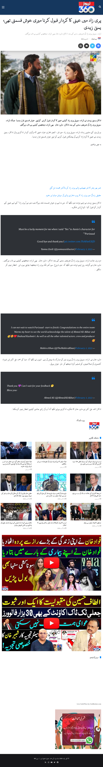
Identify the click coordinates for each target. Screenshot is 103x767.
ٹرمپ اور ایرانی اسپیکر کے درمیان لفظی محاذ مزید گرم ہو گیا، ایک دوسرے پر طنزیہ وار (86, 456)
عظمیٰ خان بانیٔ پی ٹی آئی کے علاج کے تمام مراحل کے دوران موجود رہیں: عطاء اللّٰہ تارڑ (16, 488)
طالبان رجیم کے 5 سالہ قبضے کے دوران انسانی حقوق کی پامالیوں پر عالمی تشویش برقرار (16, 517)
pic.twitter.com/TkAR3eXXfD (80, 239)
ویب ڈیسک (94, 39)
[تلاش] (100, 8)
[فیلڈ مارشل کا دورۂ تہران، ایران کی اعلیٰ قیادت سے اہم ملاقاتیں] (50, 444)
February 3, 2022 (84, 247)
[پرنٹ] (80, 45)
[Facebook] (98, 45)
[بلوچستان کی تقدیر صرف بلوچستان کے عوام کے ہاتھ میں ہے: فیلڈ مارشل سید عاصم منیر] (50, 476)
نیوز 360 (36, 752)
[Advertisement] (51, 167)
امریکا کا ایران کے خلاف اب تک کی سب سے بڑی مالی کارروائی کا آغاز (86, 488)
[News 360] (87, 7)
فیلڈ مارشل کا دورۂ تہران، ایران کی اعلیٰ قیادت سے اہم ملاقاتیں (51, 456)
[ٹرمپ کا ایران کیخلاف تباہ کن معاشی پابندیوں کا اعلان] (50, 505)
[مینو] (3, 8)
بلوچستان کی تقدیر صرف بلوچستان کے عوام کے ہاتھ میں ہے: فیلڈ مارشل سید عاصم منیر (51, 488)
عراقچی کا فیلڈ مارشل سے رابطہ (92, 516)
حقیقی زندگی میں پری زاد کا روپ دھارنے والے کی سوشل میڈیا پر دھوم (73, 195)
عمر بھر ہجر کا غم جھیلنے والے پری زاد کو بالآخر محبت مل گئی (75, 188)
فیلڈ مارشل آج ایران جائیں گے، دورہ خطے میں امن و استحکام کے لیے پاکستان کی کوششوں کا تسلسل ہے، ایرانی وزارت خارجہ (17, 458)
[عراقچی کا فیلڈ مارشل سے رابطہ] (85, 505)
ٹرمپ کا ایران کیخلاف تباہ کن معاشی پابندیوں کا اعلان (51, 517)
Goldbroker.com (95, 697)
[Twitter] (92, 45)
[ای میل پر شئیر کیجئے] (86, 45)
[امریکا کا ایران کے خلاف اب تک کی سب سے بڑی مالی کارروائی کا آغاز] (85, 476)
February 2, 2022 (83, 344)
